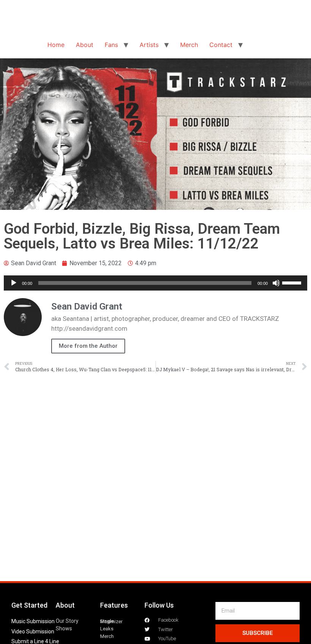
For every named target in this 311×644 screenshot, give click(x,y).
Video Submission (32, 631)
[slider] (292, 282)
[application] (155, 283)
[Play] (13, 283)
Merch (189, 44)
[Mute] (276, 283)
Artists (149, 44)
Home (55, 44)
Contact (220, 44)
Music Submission (33, 621)
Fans (111, 44)
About (84, 44)
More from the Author (88, 345)
